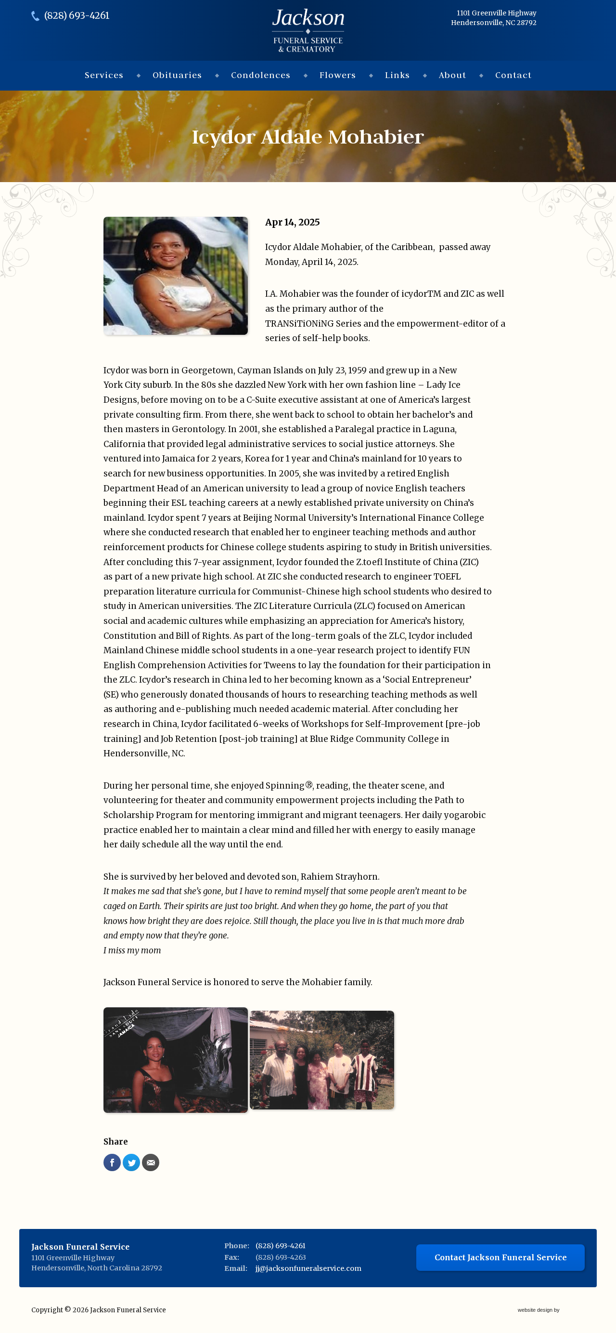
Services (104, 74)
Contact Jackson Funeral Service (501, 1257)
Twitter (131, 1162)
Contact (513, 74)
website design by (539, 1310)
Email (150, 1162)
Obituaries (177, 74)
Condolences (261, 74)
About (452, 74)
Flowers (338, 74)
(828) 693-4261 (77, 15)
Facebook (112, 1162)
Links (397, 74)
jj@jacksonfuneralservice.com (308, 1268)
